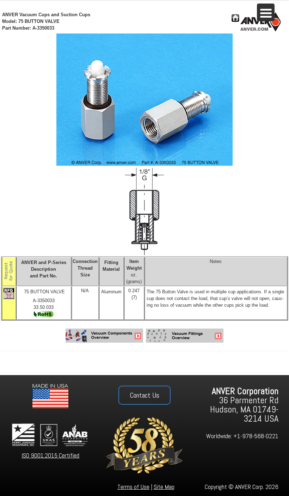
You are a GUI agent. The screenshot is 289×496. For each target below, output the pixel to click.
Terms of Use (133, 487)
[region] (144, 435)
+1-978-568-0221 (255, 436)
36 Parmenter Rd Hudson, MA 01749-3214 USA (244, 404)
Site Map (164, 487)
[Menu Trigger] (266, 12)
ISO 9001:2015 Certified (50, 455)
